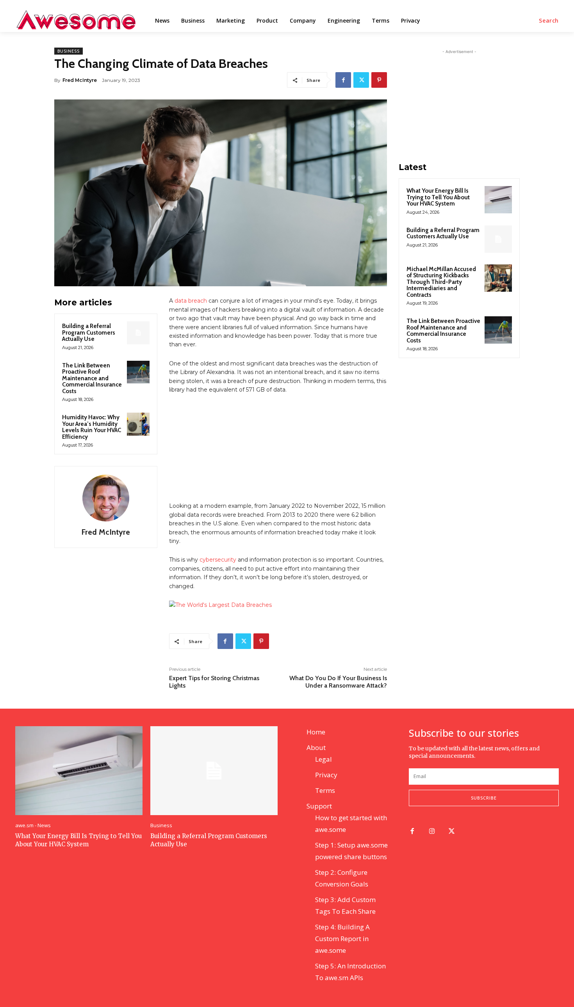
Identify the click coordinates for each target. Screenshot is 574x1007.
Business (68, 51)
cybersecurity (218, 559)
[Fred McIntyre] (105, 498)
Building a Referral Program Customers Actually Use (88, 332)
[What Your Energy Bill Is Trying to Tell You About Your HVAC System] (498, 199)
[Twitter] (361, 80)
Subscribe (484, 798)
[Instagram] (432, 832)
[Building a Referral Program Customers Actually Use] (138, 332)
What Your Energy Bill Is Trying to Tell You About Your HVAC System (438, 197)
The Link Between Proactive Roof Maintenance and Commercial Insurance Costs (92, 378)
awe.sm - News (33, 825)
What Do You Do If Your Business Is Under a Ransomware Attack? (338, 681)
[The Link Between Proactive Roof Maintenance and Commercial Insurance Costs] (138, 372)
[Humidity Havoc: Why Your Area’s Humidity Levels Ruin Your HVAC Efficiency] (138, 424)
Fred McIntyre (79, 80)
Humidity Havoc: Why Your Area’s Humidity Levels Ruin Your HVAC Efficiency (91, 427)
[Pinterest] (379, 80)
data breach (191, 300)
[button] (549, 20)
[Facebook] (343, 80)
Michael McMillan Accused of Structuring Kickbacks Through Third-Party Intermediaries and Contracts (441, 282)
